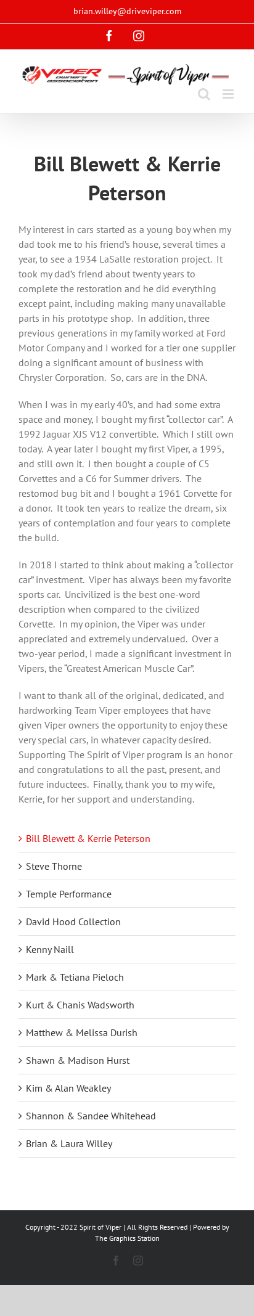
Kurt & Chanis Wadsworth (80, 1005)
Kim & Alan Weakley (68, 1088)
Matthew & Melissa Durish (81, 1032)
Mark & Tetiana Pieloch (75, 977)
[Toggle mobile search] (204, 94)
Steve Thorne (54, 866)
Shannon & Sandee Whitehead (91, 1116)
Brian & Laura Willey (69, 1143)
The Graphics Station (127, 1238)
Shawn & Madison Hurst (77, 1060)
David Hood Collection (73, 921)
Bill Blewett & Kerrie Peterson (88, 838)
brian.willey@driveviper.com (127, 11)
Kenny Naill (50, 949)
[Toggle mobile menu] (229, 94)
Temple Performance (69, 894)
